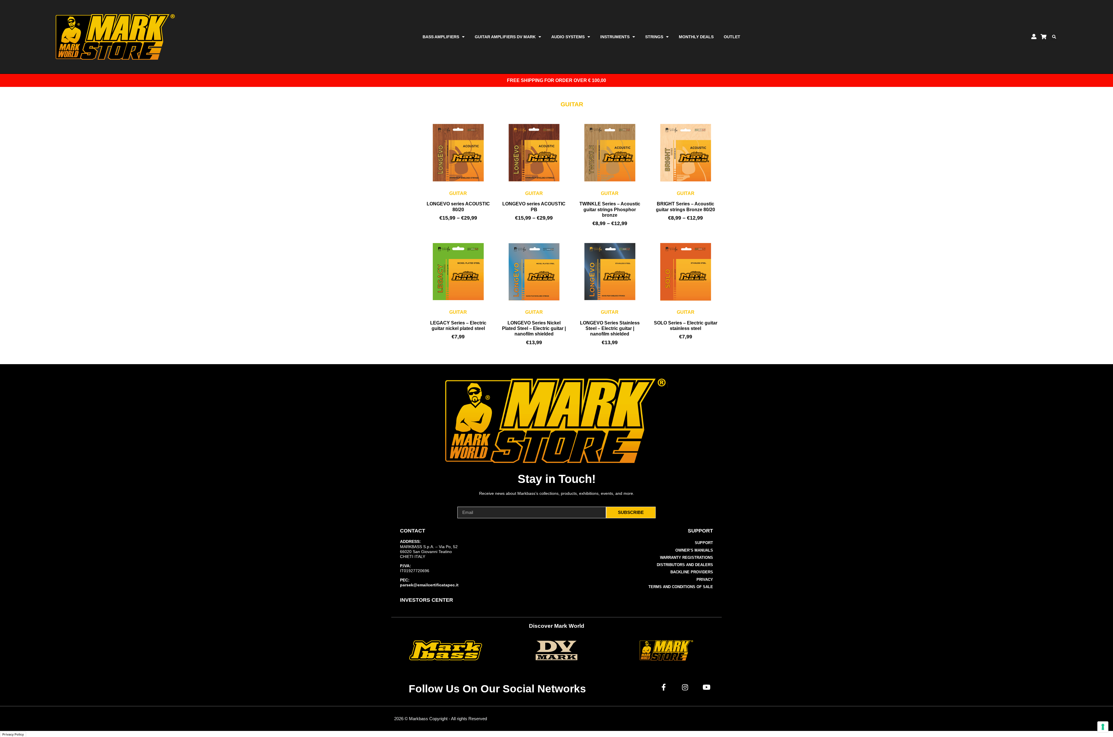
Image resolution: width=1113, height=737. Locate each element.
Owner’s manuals (694, 550)
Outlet (732, 36)
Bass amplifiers (441, 36)
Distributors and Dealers (685, 565)
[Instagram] (685, 687)
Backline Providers (691, 572)
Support (704, 543)
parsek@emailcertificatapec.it (429, 585)
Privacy (704, 579)
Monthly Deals (696, 36)
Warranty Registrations (686, 557)
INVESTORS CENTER (426, 600)
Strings (654, 36)
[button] (1053, 37)
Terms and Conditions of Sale (680, 587)
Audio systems (568, 36)
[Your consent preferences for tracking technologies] (1102, 726)
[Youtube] (706, 687)
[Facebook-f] (663, 687)
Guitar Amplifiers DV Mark (505, 36)
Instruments (615, 36)
